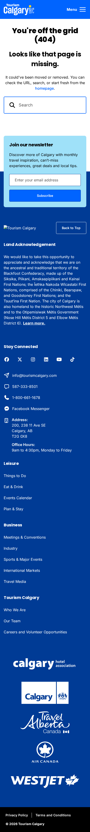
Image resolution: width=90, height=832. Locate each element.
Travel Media (15, 581)
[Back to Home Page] (26, 228)
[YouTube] (59, 360)
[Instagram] (33, 360)
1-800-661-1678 (26, 397)
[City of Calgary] (45, 693)
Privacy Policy (17, 815)
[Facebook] (6, 360)
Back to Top (71, 228)
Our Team (12, 621)
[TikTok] (72, 360)
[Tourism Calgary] (19, 9)
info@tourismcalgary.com (34, 375)
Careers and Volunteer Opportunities (35, 632)
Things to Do (15, 475)
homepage (44, 88)
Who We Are (15, 610)
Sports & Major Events (23, 559)
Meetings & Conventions (25, 537)
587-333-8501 (25, 386)
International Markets (22, 570)
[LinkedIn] (46, 360)
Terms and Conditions (53, 815)
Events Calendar (18, 498)
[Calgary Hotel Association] (45, 663)
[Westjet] (45, 781)
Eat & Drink (13, 486)
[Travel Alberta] (44, 722)
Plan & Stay (13, 509)
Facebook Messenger (31, 408)
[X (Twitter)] (20, 360)
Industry (11, 548)
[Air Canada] (45, 752)
